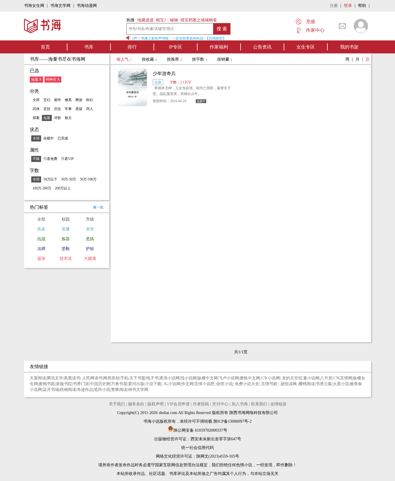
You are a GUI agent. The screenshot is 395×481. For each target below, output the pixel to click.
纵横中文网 (208, 378)
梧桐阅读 (68, 389)
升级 (90, 219)
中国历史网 (100, 384)
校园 (66, 219)
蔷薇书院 (64, 384)
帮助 (362, 5)
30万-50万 (68, 179)
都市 (57, 100)
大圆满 (90, 258)
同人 (89, 109)
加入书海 (240, 404)
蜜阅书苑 (47, 384)
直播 (66, 229)
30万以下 (50, 179)
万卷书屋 (119, 384)
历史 (57, 109)
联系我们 (259, 404)
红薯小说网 (309, 378)
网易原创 (111, 378)
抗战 (41, 239)
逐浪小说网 (169, 378)
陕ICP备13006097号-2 (232, 421)
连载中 (48, 138)
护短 (90, 249)
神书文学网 (138, 389)
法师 (41, 249)
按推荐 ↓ (175, 59)
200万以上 (63, 188)
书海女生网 (34, 5)
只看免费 (50, 159)
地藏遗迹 (145, 20)
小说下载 (153, 384)
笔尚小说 (102, 389)
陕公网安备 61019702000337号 (200, 430)
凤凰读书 (72, 378)
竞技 (46, 109)
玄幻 (46, 100)
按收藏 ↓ (150, 59)
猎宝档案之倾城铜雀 (198, 20)
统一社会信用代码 (197, 447)
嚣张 (41, 258)
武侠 (36, 109)
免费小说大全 (247, 384)
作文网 (187, 384)
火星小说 (341, 384)
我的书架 (349, 46)
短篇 (46, 118)
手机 (124, 378)
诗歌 (57, 118)
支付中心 (220, 404)
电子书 (152, 378)
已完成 (63, 138)
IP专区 (175, 46)
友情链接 (278, 404)
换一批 (98, 207)
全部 (36, 100)
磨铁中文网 (250, 378)
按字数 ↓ (200, 59)
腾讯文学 (55, 378)
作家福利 (219, 46)
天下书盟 (137, 378)
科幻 (89, 100)
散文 (68, 118)
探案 (36, 118)
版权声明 (155, 404)
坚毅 (66, 249)
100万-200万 (42, 188)
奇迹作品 (85, 389)
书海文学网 (60, 5)
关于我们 (117, 404)
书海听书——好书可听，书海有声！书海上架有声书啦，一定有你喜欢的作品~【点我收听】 (154, 38)
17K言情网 (342, 378)
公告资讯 (262, 46)
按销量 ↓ (224, 59)
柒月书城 (51, 389)
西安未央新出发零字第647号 (216, 439)
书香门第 (81, 384)
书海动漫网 (87, 5)
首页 (45, 46)
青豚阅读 (119, 389)
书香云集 (324, 384)
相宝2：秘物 (167, 20)
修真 (68, 100)
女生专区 (305, 46)
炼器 (66, 239)
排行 (132, 46)
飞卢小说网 (229, 378)
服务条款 (136, 404)
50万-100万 (88, 179)
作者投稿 (201, 404)
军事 (68, 109)
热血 (41, 229)
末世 (90, 229)
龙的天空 (290, 378)
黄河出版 (136, 384)
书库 (88, 46)
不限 (36, 159)
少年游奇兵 (164, 73)
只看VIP (67, 159)
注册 (334, 5)
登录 (348, 5)
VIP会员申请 (178, 404)
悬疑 (78, 109)
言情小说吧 (205, 384)
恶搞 (90, 239)
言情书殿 (269, 384)
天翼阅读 (38, 378)
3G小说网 (171, 384)
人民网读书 (92, 378)
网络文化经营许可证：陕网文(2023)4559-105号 (197, 456)
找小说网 (188, 378)
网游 (78, 100)
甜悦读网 (289, 384)
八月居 (326, 378)
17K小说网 (270, 378)
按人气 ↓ (125, 59)
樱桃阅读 (307, 384)
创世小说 (225, 384)
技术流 (66, 258)
